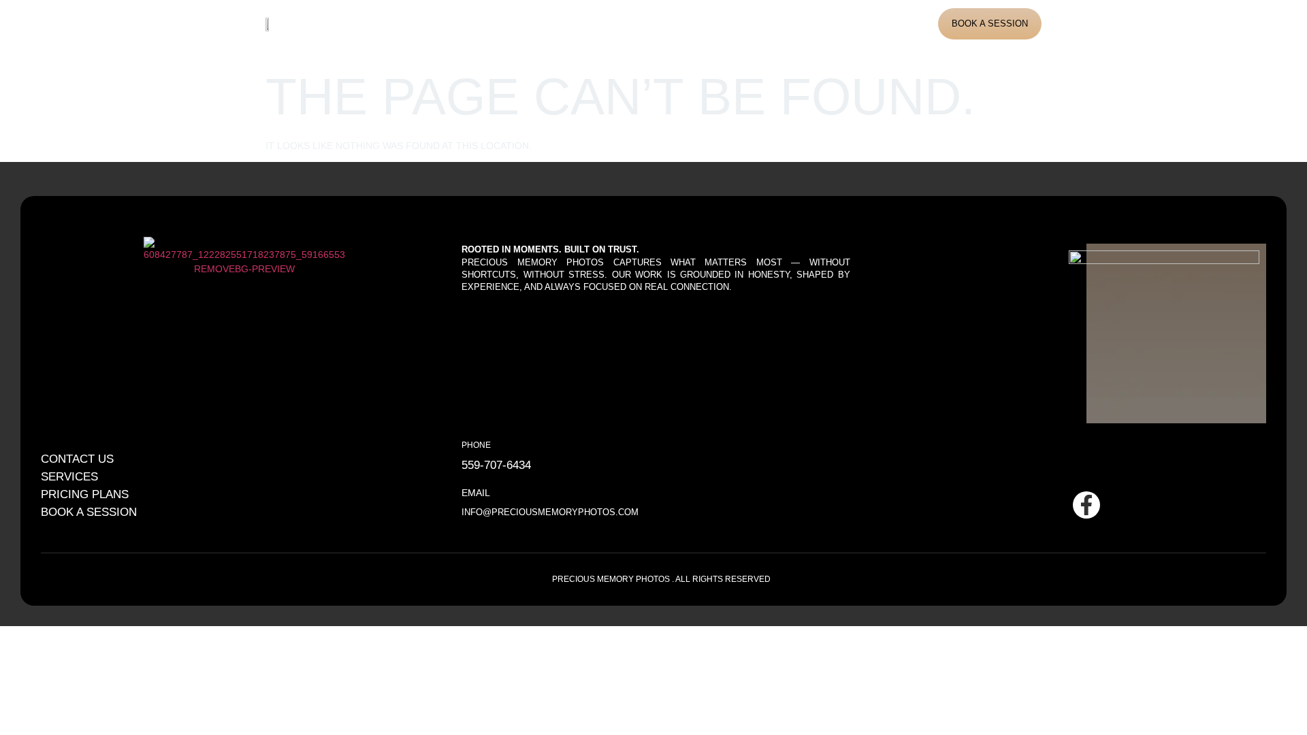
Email (476, 492)
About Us (479, 23)
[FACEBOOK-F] (1086, 505)
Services (545, 23)
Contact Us (728, 23)
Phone (476, 444)
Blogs (664, 23)
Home (422, 23)
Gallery (608, 23)
